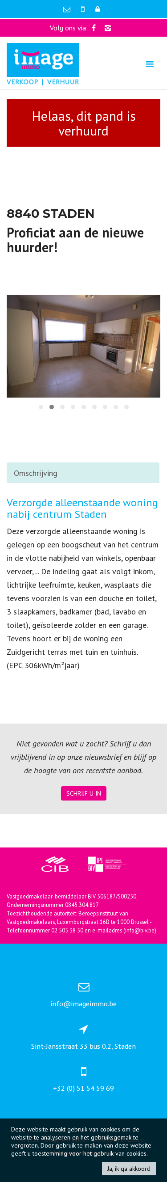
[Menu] (149, 63)
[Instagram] (107, 27)
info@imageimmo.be (83, 1003)
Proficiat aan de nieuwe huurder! (75, 239)
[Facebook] (94, 27)
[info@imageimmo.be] (67, 9)
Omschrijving (35, 473)
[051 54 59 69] (84, 9)
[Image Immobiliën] (43, 63)
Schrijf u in (83, 793)
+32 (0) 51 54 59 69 (83, 1088)
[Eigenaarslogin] (97, 9)
